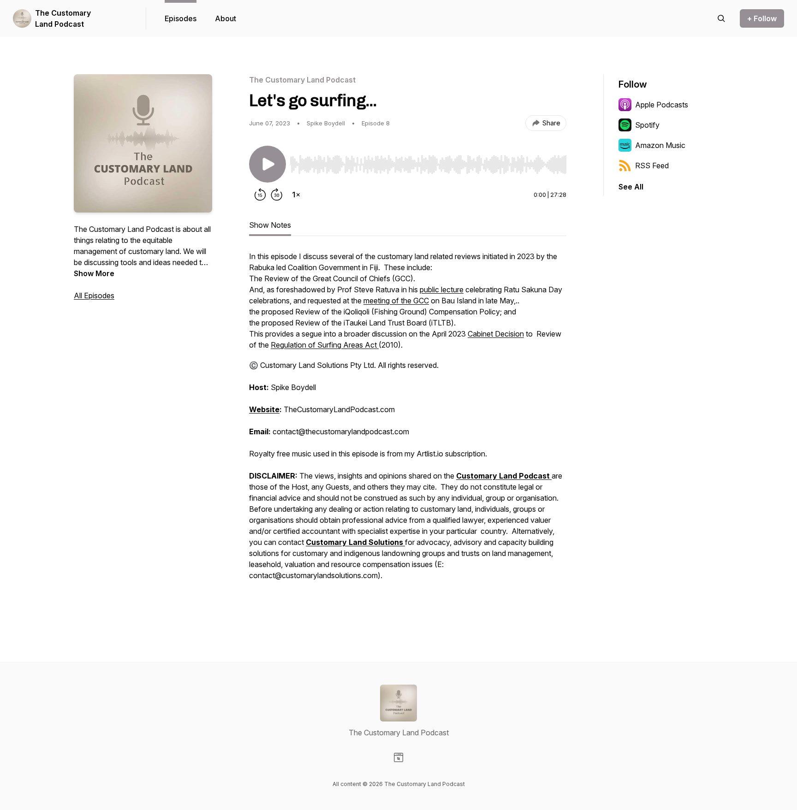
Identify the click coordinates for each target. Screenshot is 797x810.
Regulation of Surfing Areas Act (325, 344)
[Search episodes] (721, 18)
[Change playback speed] (296, 194)
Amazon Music (660, 145)
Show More (94, 273)
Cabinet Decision (496, 333)
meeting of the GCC (396, 300)
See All (631, 186)
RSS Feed (652, 165)
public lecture (442, 289)
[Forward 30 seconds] (276, 194)
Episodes (180, 18)
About (225, 18)
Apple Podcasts (661, 104)
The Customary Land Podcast (63, 18)
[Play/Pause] (267, 164)
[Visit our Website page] (398, 757)
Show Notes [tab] (270, 225)
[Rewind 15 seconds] (260, 194)
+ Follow (762, 18)
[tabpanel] (407, 430)
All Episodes (94, 295)
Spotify (647, 125)
